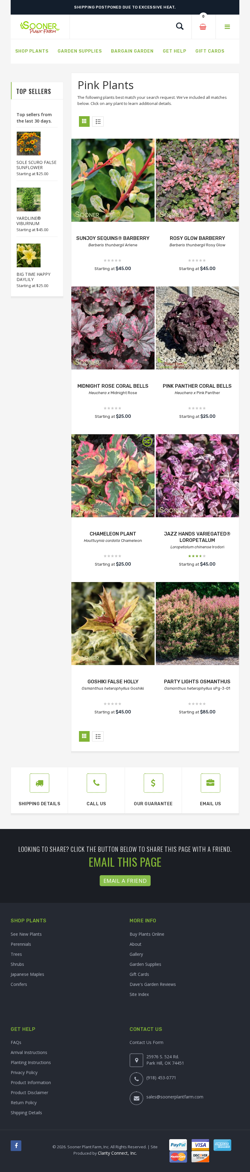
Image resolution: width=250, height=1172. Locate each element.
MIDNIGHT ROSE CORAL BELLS (112, 386)
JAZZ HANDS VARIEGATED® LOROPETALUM (197, 537)
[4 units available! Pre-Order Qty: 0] (113, 328)
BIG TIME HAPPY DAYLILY (33, 277)
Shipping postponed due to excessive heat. (125, 7)
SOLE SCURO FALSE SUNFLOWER (36, 165)
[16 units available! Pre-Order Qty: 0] (113, 180)
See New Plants (26, 934)
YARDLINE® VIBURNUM (28, 221)
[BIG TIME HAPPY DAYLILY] (25, 255)
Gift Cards (139, 974)
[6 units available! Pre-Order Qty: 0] (197, 328)
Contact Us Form (146, 1042)
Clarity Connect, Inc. (117, 1153)
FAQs (16, 1042)
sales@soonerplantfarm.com (174, 1097)
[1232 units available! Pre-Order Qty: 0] (197, 180)
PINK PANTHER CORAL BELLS (197, 386)
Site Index (139, 994)
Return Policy (24, 1102)
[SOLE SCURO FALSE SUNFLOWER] (25, 143)
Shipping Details (26, 1112)
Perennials (21, 944)
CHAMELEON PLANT (113, 534)
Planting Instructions (31, 1062)
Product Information (31, 1082)
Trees (16, 954)
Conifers (19, 984)
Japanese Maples (27, 974)
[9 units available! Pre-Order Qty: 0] (197, 476)
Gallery (136, 954)
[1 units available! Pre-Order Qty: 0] (197, 623)
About (135, 944)
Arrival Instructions (29, 1052)
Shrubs (17, 964)
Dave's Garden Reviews (153, 984)
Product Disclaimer (29, 1092)
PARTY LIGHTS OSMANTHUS (197, 682)
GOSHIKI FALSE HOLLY (113, 682)
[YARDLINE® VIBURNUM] (25, 199)
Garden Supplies (145, 964)
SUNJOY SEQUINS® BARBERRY (112, 238)
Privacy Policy (24, 1072)
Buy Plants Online (147, 934)
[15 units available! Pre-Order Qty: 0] (113, 476)
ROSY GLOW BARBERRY (197, 238)
